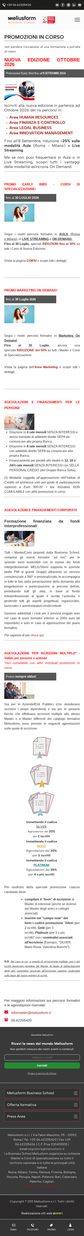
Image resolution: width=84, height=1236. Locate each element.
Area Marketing (46, 367)
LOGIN (70, 1229)
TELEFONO (32, 1229)
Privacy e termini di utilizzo (42, 1073)
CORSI (32, 260)
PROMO (51, 1229)
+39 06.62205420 (19, 5)
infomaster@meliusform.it (31, 1013)
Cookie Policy (52, 1186)
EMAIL (13, 1229)
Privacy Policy (32, 1186)
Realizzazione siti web (37, 1213)
